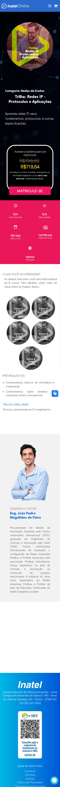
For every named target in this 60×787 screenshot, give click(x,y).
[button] (50, 6)
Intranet (30, 778)
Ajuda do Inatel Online (30, 766)
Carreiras (30, 775)
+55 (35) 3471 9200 (30, 703)
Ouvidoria (30, 771)
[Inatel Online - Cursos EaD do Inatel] (19, 5)
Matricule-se (30, 190)
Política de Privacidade (30, 782)
